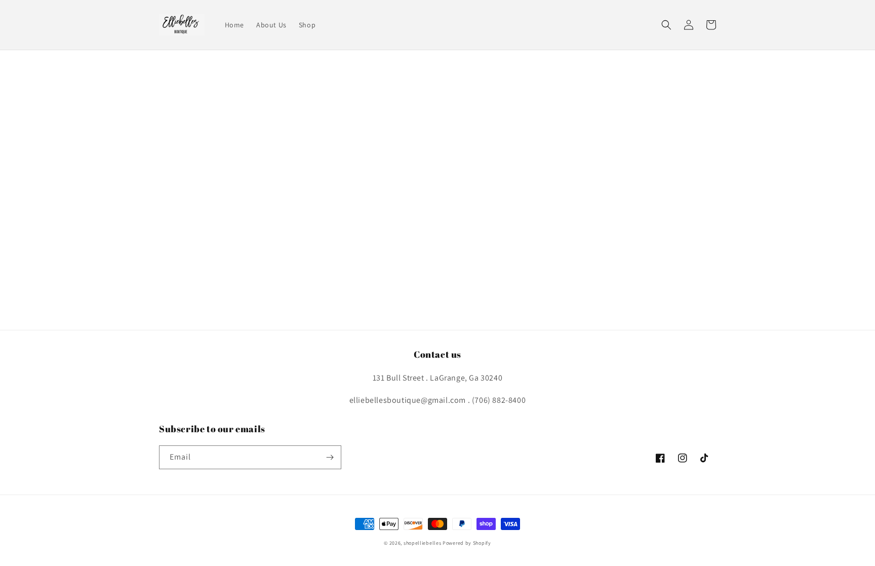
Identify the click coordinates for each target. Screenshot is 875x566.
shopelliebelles (423, 543)
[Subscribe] (330, 457)
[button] (666, 25)
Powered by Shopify (467, 543)
